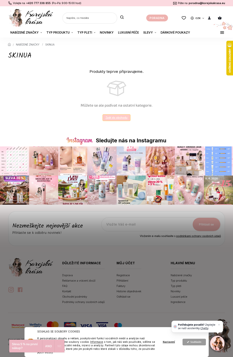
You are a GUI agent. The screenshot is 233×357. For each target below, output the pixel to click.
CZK (198, 18)
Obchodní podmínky (74, 296)
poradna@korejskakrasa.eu (207, 3)
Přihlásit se (206, 224)
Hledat (122, 17)
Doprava (67, 275)
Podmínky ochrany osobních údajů (83, 302)
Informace (96, 341)
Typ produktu (179, 280)
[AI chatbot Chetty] (217, 343)
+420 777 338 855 (38, 3)
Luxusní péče (179, 296)
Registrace (123, 275)
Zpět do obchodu (116, 117)
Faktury (121, 285)
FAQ (64, 285)
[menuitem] (26, 32)
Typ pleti (176, 285)
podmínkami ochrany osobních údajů (198, 236)
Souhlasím (195, 342)
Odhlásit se (123, 296)
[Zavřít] (219, 324)
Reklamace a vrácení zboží (78, 280)
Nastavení (169, 342)
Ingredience (178, 302)
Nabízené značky (181, 275)
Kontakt (66, 291)
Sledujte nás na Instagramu (131, 140)
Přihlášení (122, 280)
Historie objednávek (129, 291)
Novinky (176, 291)
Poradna (157, 18)
